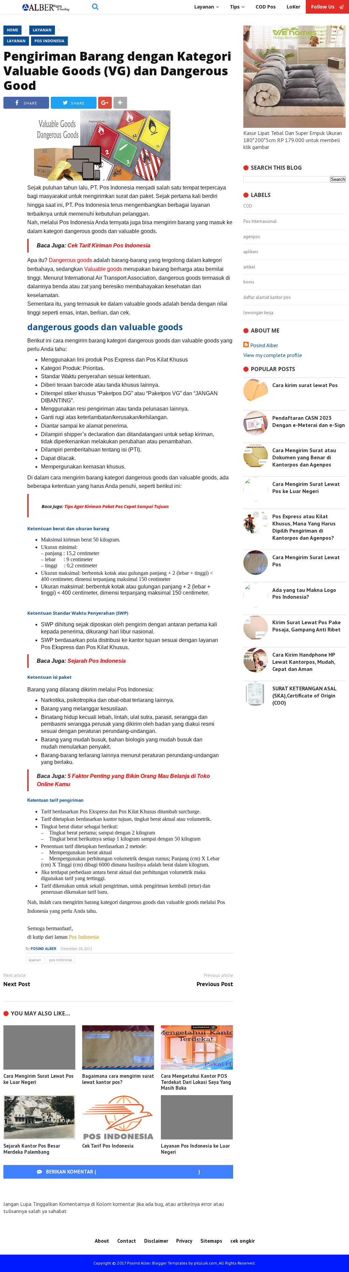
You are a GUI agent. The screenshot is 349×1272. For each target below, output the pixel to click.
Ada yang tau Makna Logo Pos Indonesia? (304, 593)
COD (247, 206)
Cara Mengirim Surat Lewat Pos (306, 561)
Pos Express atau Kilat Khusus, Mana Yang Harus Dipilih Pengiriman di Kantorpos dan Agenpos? (304, 527)
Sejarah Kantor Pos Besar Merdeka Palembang (31, 1149)
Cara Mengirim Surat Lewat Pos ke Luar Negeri (38, 1079)
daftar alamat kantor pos (267, 297)
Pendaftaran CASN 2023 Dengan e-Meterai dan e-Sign (308, 421)
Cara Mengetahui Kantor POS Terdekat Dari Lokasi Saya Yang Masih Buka (196, 1082)
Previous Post (215, 984)
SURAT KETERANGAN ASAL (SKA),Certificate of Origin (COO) (304, 695)
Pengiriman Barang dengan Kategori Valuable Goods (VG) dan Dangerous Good (117, 71)
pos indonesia (49, 40)
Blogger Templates (169, 1263)
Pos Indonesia (84, 937)
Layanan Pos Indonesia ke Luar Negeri (195, 1149)
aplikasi (250, 252)
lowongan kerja (258, 313)
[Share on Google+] (105, 103)
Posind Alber (264, 345)
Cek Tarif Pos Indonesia (108, 1146)
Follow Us (323, 7)
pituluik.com (205, 1263)
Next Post (16, 984)
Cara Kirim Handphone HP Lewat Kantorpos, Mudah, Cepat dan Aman (303, 661)
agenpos (251, 237)
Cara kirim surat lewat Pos (305, 385)
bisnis (248, 282)
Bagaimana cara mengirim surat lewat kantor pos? (118, 1079)
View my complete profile (272, 355)
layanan (16, 40)
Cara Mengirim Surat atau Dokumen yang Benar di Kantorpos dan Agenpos (304, 457)
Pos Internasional (260, 221)
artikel (249, 267)
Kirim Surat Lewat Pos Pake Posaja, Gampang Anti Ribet (306, 626)
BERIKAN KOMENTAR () (122, 1171)
